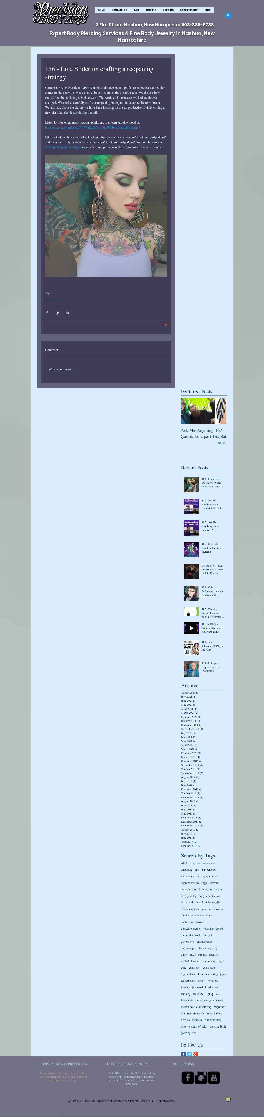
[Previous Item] (188, 411)
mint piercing (214, 1013)
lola (217, 994)
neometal (197, 1020)
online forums (213, 1020)
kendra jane (212, 987)
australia (214, 883)
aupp (204, 883)
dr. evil (208, 935)
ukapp (60, 299)
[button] (136, 11)
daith (184, 935)
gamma (202, 954)
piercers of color (197, 1026)
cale (204, 909)
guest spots (209, 967)
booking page (65, 1073)
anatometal (209, 863)
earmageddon (204, 941)
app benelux (209, 870)
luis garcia (187, 1000)
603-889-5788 (198, 24)
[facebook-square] (188, 1077)
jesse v (201, 980)
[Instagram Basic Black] (200, 1077)
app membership (190, 876)
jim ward (197, 987)
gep (222, 961)
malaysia (218, 1000)
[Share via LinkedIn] (67, 313)
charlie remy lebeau (192, 915)
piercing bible (218, 1026)
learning (186, 994)
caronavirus (216, 909)
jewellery (212, 980)
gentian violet (210, 961)
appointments (210, 876)
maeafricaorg (203, 1000)
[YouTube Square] (213, 1077)
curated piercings (191, 928)
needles (185, 1020)
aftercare (195, 863)
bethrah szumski (190, 889)
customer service (213, 928)
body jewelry (188, 896)
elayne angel (188, 948)
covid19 (49, 299)
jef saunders (188, 980)
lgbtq (210, 994)
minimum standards (192, 1013)
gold (183, 967)
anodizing (186, 870)
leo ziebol (198, 994)
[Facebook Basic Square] (183, 1054)
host (200, 974)
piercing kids (188, 1033)
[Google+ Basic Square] (195, 1054)
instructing (211, 974)
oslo (183, 1026)
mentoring (205, 1007)
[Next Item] (220, 411)
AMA (184, 863)
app (197, 870)
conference (187, 922)
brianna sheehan (190, 909)
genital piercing (190, 961)
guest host (194, 967)
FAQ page (131, 1083)
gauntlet (213, 954)
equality (213, 948)
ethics (184, 954)
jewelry (185, 987)
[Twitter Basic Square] (189, 1054)
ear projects (187, 941)
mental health (189, 1007)
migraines (219, 1007)
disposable (195, 935)
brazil (199, 902)
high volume (188, 974)
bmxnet (218, 889)
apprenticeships (190, 883)
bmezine (207, 889)
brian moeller (213, 902)
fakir (193, 954)
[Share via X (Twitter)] (57, 313)
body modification (209, 896)
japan (223, 974)
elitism (202, 948)
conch (209, 915)
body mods (187, 902)
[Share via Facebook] (47, 313)
